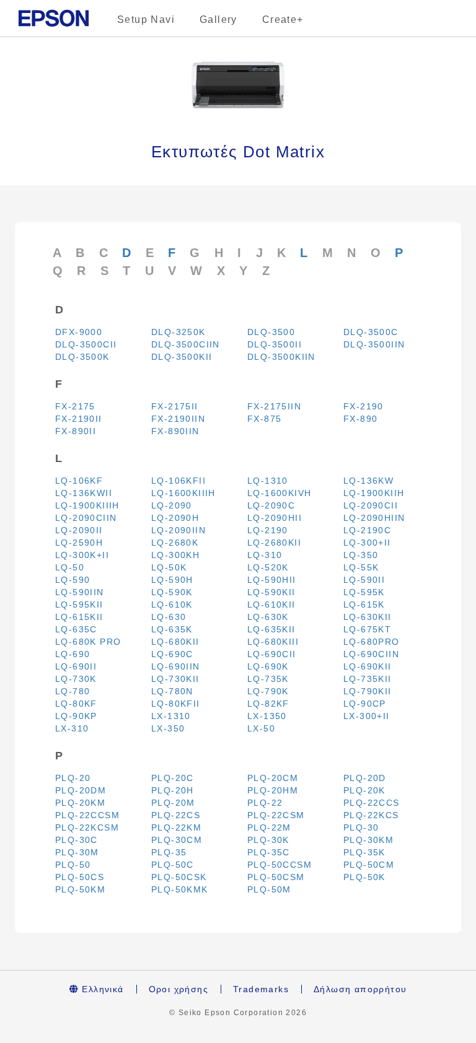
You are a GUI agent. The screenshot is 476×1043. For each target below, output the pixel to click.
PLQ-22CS (175, 815)
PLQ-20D (364, 778)
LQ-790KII (367, 691)
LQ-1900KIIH (373, 493)
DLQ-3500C (371, 332)
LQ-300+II (367, 543)
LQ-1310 (267, 481)
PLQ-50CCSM (279, 865)
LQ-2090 (171, 505)
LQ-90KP (76, 716)
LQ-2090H (175, 518)
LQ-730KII (175, 679)
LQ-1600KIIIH (183, 493)
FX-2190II (78, 419)
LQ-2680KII (274, 543)
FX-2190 (363, 406)
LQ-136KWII (83, 493)
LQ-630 (168, 617)
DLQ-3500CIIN (185, 344)
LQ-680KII (175, 642)
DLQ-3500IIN (374, 344)
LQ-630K (268, 617)
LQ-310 (264, 555)
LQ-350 (360, 555)
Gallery (218, 19)
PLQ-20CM (272, 778)
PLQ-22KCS (371, 815)
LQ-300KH (175, 555)
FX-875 (264, 419)
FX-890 (360, 419)
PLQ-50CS (79, 877)
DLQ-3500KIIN (281, 357)
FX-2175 (75, 406)
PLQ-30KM (368, 840)
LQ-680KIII (273, 642)
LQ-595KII (79, 604)
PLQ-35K (364, 852)
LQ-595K (364, 592)
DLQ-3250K (178, 332)
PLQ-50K (364, 877)
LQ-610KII (271, 604)
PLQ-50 (72, 865)
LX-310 (72, 728)
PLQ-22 (265, 803)
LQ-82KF (268, 704)
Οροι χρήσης (178, 989)
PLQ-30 (361, 827)
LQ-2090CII (370, 505)
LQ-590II (364, 580)
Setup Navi (146, 19)
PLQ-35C (268, 852)
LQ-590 (72, 580)
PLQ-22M (269, 827)
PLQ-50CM (368, 865)
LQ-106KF (79, 481)
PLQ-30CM (176, 840)
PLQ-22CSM (276, 815)
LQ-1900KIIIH (87, 505)
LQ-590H (172, 580)
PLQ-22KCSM (87, 827)
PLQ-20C (172, 778)
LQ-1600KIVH (279, 493)
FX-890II (75, 431)
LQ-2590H (79, 543)
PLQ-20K (364, 790)
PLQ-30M (77, 852)
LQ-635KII (271, 629)
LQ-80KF (76, 704)
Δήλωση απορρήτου (360, 989)
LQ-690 (72, 654)
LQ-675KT (367, 629)
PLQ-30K (268, 840)
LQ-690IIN (175, 666)
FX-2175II (174, 406)
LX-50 (261, 728)
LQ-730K (76, 679)
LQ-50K (169, 567)
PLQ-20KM (80, 803)
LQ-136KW (368, 481)
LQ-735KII (367, 679)
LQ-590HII (271, 580)
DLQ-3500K (82, 357)
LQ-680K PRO (88, 642)
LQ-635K (172, 629)
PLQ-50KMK (179, 889)
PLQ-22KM (176, 827)
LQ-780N (172, 691)
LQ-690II (76, 666)
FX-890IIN (175, 431)
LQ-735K (268, 679)
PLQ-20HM (272, 790)
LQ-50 (69, 567)
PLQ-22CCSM (87, 815)
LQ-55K (361, 567)
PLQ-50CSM (276, 877)
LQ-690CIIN (371, 654)
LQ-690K (268, 666)
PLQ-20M (173, 803)
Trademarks (261, 989)
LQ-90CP (364, 704)
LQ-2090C (271, 505)
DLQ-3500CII (86, 344)
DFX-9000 (78, 332)
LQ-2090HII (274, 518)
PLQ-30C (76, 840)
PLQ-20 (72, 778)
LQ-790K (268, 691)
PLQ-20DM (80, 790)
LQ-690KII (367, 666)
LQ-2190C (367, 530)
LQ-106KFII (178, 481)
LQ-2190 (267, 530)
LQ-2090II (79, 530)
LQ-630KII (367, 617)
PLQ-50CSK (179, 877)
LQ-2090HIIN (374, 518)
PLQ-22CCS (371, 803)
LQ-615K (364, 604)
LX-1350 (267, 716)
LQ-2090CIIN (86, 518)
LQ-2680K (174, 543)
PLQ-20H (172, 790)
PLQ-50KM (80, 889)
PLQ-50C (172, 865)
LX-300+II (366, 716)
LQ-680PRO (371, 642)
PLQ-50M (269, 889)
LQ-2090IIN (178, 530)
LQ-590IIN (79, 592)
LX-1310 (171, 716)
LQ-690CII (271, 654)
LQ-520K (268, 567)
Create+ (283, 19)
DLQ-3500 (271, 332)
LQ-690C (172, 654)
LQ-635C (76, 629)
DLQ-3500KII (181, 357)
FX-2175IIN (274, 406)
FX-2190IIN (178, 419)
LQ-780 (72, 691)
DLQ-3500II (274, 344)
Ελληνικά (101, 989)
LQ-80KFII (175, 704)
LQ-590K (172, 592)
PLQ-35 (169, 852)
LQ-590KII (271, 592)
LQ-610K (172, 604)
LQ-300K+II (82, 555)
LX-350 (168, 728)
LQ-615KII (79, 617)
